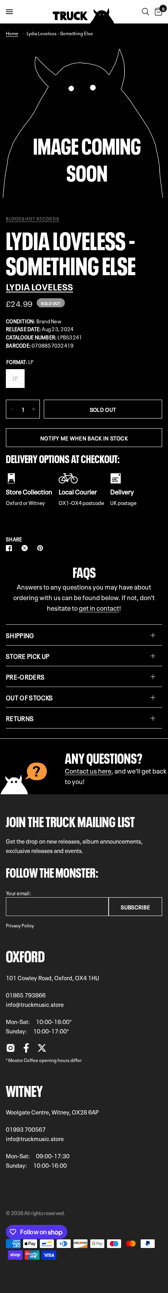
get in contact (99, 607)
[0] (157, 11)
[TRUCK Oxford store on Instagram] (10, 1050)
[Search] (145, 11)
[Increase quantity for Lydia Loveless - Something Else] (33, 409)
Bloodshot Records (32, 218)
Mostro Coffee (23, 1059)
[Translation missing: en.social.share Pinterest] (41, 548)
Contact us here (88, 770)
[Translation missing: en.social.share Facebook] (10, 548)
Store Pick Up (27, 655)
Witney (24, 1089)
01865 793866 (26, 994)
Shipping (20, 635)
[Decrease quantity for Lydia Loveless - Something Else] (12, 409)
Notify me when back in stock (84, 438)
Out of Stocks (29, 697)
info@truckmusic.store (35, 1004)
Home (12, 32)
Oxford (25, 954)
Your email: (18, 892)
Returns (20, 718)
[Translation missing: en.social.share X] (26, 548)
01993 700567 (26, 1129)
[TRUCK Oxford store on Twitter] (41, 1050)
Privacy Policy (20, 925)
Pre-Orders (25, 676)
